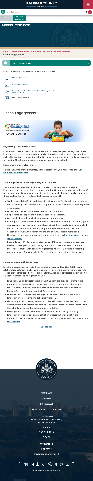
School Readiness (61, 51)
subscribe (63, 252)
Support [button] (45, 449)
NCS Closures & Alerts (22, 63)
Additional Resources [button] (45, 454)
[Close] (89, 63)
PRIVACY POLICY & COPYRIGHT (46, 409)
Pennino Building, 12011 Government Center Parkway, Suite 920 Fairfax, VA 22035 (33, 92)
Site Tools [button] (45, 444)
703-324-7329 (46, 432)
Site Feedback (46, 403)
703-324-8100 (17, 78)
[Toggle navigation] (88, 4)
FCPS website (13, 321)
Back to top (46, 326)
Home (5, 51)
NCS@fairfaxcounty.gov (20, 84)
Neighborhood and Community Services (30, 51)
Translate (46, 393)
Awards (46, 398)
